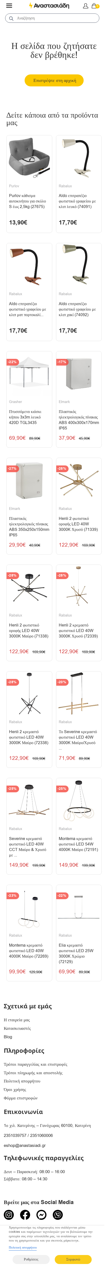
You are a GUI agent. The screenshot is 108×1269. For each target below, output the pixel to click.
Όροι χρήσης (15, 1089)
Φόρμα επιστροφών (21, 1098)
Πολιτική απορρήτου (22, 1081)
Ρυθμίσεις (31, 1259)
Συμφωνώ (73, 1259)
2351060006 (41, 1135)
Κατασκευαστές (17, 1028)
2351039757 (15, 1135)
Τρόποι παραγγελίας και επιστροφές (35, 1064)
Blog (8, 1037)
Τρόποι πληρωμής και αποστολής (33, 1073)
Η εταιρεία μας (17, 1020)
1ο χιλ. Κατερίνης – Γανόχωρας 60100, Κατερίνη (47, 1125)
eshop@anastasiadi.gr (25, 1145)
